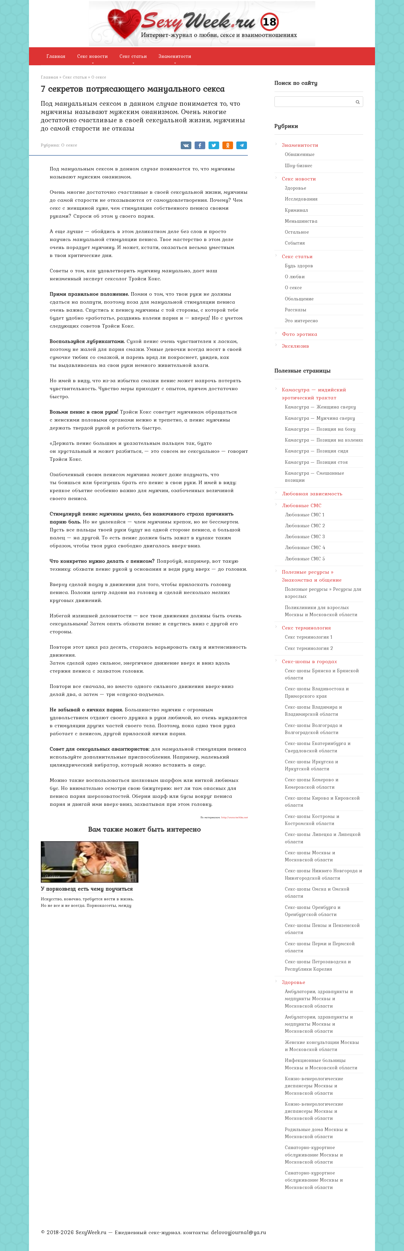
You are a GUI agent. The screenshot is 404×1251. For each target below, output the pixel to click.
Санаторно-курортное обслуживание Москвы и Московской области (314, 1154)
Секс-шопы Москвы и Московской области (310, 856)
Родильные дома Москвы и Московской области (316, 1133)
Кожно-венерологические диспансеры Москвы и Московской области (314, 1086)
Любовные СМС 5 (305, 558)
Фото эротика (299, 334)
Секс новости (92, 56)
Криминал (296, 210)
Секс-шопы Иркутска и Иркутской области (311, 765)
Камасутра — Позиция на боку (320, 428)
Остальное (297, 231)
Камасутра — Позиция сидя (316, 450)
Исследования (301, 198)
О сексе (69, 144)
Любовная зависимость (312, 493)
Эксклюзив (295, 346)
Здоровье (295, 187)
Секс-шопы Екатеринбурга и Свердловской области (317, 747)
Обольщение (299, 298)
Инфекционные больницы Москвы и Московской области (321, 1064)
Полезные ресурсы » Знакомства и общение (312, 576)
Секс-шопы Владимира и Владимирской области (313, 710)
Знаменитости (175, 56)
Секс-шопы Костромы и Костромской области (312, 820)
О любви (295, 276)
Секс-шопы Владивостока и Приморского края (317, 692)
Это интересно (301, 320)
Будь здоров (299, 265)
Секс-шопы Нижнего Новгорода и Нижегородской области (323, 874)
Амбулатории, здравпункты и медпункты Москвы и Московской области (319, 998)
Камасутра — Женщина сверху (320, 406)
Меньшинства (301, 221)
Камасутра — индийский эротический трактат (314, 393)
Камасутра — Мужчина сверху (320, 418)
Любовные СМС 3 (305, 536)
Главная (56, 56)
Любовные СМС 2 (305, 525)
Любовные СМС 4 (305, 547)
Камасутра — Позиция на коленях (324, 439)
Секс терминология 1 (308, 636)
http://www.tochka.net (234, 817)
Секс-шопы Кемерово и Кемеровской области (311, 783)
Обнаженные (299, 154)
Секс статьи (133, 56)
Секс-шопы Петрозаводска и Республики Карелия (318, 965)
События (295, 242)
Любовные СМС (301, 505)
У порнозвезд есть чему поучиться (87, 888)
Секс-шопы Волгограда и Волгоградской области (313, 729)
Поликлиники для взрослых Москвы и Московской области (321, 611)
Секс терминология (306, 628)
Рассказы (295, 309)
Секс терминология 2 (309, 648)
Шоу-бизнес (298, 165)
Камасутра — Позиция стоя (316, 462)
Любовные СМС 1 (304, 514)
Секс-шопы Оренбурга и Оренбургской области (312, 911)
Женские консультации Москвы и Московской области (322, 1046)
